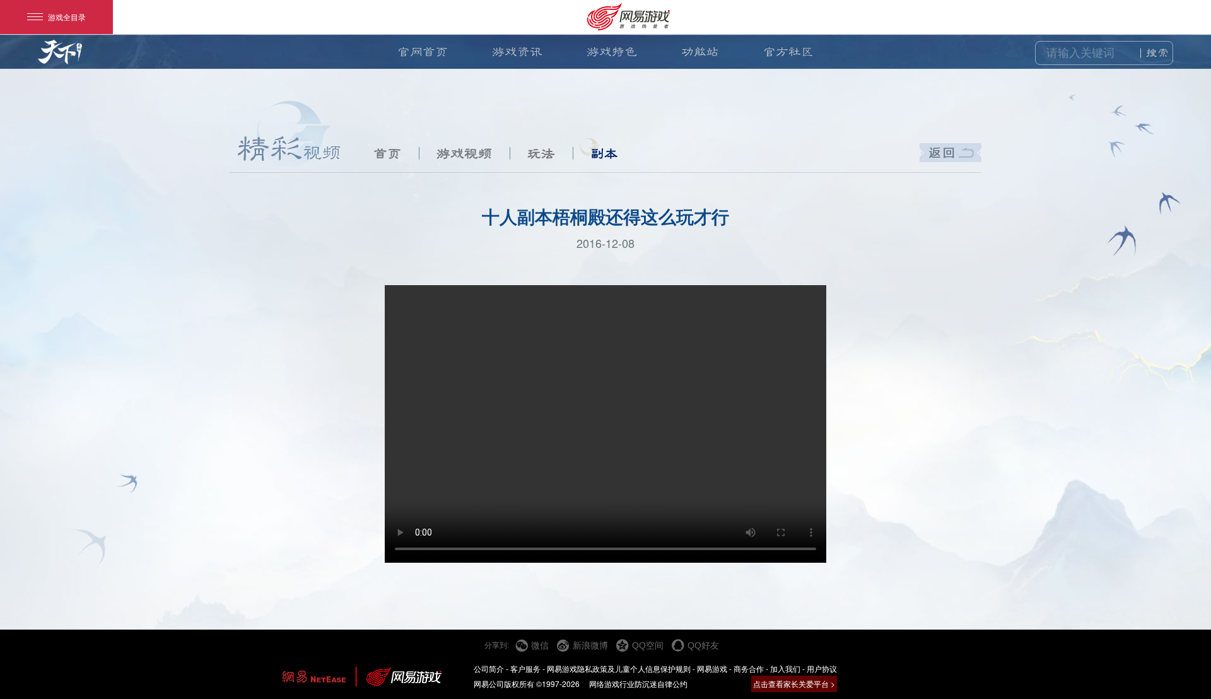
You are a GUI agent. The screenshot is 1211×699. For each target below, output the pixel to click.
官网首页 (422, 51)
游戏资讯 (517, 51)
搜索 (1157, 53)
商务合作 (749, 668)
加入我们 (785, 668)
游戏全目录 (67, 16)
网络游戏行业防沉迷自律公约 (638, 683)
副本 (604, 153)
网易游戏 (712, 668)
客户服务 (525, 668)
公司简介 (489, 668)
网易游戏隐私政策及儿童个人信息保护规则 (619, 668)
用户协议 (822, 668)
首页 (387, 153)
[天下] (60, 58)
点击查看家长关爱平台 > (794, 683)
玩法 (541, 153)
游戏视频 (464, 153)
